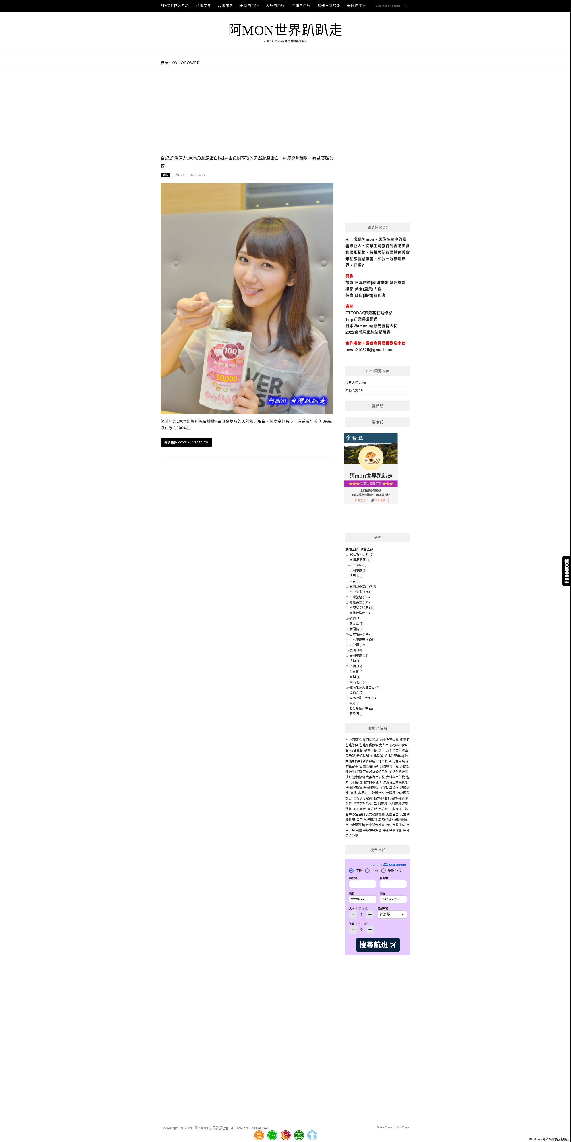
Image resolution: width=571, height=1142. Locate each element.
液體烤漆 (378, 793)
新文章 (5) (357, 623)
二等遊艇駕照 (362, 798)
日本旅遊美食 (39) (362, 639)
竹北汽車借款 (394, 756)
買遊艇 (372, 809)
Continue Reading (193, 442)
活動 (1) (355, 660)
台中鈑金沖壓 (375, 825)
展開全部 (351, 549)
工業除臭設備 (389, 787)
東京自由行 (249, 6)
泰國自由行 (356, 6)
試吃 (165, 175)
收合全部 (366, 549)
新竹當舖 (362, 756)
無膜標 (390, 793)
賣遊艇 (383, 809)
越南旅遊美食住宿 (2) (364, 687)
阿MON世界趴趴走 (285, 30)
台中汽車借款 (389, 739)
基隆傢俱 (351, 745)
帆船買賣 (394, 798)
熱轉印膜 (370, 750)
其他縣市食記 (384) (363, 586)
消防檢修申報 (389, 766)
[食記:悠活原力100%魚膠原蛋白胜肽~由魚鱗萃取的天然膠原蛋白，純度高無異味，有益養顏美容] (247, 298)
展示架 (350, 756)
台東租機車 (400, 750)
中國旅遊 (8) (358, 570)
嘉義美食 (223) (360, 602)
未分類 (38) (357, 645)
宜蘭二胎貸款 (369, 766)
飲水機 (394, 745)
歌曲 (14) (356, 650)
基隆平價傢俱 (369, 745)
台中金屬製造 (354, 825)
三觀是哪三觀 (398, 809)
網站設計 (372, 739)
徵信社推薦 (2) (360, 613)
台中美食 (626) (360, 591)
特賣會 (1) (357, 671)
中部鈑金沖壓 (372, 830)
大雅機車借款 (395, 777)
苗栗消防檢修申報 (375, 771)
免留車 (384, 745)
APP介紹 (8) (358, 565)
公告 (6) (355, 581)
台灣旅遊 (225, 6)
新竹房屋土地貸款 (375, 761)
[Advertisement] (247, 117)
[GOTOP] (312, 1135)
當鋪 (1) (355, 677)
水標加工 (364, 793)
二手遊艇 (380, 803)
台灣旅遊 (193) (360, 597)
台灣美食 (203, 6)
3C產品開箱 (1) (360, 560)
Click (566, 571)
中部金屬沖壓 (392, 830)
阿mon (180, 174)
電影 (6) (355, 703)
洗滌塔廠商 (353, 787)
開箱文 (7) (357, 692)
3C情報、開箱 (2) (361, 554)
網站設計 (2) (358, 682)
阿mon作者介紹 (175, 6)
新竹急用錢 (397, 761)
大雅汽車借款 (375, 777)
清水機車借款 (354, 777)
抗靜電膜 (356, 750)
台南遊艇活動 (362, 803)
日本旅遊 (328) (360, 634)
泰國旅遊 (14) (359, 655)
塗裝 (353, 793)
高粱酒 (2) (357, 714)
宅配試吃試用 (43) (362, 608)
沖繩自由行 (301, 6)
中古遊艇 (394, 803)
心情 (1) (355, 618)
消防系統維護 (398, 771)
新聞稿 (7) (357, 629)
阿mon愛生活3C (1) (363, 698)
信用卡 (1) (357, 576)
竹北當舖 (376, 756)
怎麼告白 (392, 814)
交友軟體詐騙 (375, 814)
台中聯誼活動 (354, 814)
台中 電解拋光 (366, 819)
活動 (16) (356, 666)
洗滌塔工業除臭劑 (395, 782)
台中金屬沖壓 (395, 825)
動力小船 (380, 798)
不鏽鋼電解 (399, 819)
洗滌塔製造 (370, 787)
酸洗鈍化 (384, 819)
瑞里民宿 (384, 750)
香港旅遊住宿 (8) (361, 708)
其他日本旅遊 (328, 6)
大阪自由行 (275, 6)
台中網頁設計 (354, 739)
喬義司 (405, 739)
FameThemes (403, 1127)
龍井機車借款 (372, 782)
